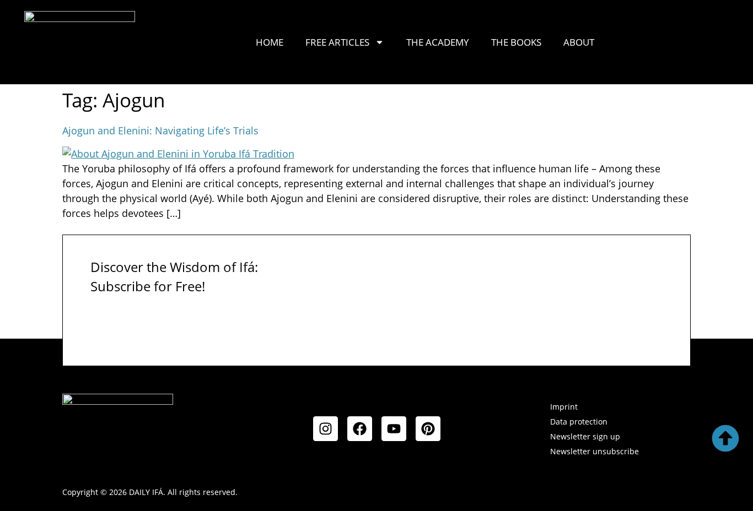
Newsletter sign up (585, 436)
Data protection (578, 421)
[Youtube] (393, 428)
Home (269, 42)
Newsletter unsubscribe (594, 451)
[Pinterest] (428, 428)
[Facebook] (359, 428)
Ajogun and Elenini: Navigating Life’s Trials (160, 130)
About (578, 42)
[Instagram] (325, 428)
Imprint (564, 406)
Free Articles (337, 42)
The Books (516, 42)
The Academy (437, 42)
